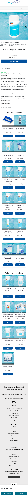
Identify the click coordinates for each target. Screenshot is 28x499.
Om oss (14, 426)
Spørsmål (14, 438)
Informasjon (5, 68)
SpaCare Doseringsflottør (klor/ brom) (20, 155)
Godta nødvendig (7, 493)
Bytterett (14, 452)
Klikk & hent (14, 447)
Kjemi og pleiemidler (11, 10)
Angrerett (14, 454)
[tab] (14, 68)
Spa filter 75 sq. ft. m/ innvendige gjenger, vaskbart (20, 258)
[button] (26, 26)
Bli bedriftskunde (14, 440)
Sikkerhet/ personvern (14, 465)
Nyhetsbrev (14, 435)
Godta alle (21, 493)
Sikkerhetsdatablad (5, 103)
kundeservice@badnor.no (14, 420)
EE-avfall (14, 463)
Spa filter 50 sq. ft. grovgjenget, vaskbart (8, 258)
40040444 (15, 417)
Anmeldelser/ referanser (14, 433)
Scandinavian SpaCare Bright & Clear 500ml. (8, 233)
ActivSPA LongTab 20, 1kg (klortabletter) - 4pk (17, 45)
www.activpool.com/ (6, 107)
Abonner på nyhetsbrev (14, 477)
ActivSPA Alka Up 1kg (20, 179)
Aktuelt (14, 431)
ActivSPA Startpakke (4, 45)
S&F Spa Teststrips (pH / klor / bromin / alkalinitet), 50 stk (20, 130)
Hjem (6, 10)
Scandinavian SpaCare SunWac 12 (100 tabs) (8, 155)
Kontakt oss (14, 428)
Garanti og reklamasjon (14, 456)
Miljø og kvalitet (14, 461)
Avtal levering (14, 445)
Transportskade (14, 458)
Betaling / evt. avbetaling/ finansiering (14, 449)
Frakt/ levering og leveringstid (14, 442)
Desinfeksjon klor (20, 10)
